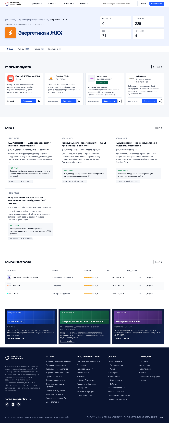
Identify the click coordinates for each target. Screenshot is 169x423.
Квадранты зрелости (117, 399)
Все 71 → (158, 128)
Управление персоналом (57, 372)
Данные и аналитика (55, 380)
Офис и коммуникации (56, 390)
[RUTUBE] (18, 404)
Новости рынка (115, 361)
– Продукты (113, 372)
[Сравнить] (39, 101)
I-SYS (15, 294)
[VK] (13, 404)
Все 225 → (157, 67)
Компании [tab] (54, 49)
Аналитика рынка (116, 391)
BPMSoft (16, 286)
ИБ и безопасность (54, 394)
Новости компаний (116, 388)
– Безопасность (115, 380)
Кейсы (51, 3)
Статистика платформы (149, 376)
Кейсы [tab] (38, 49)
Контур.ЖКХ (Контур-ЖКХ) (27, 76)
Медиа (83, 3)
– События (112, 384)
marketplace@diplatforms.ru (18, 399)
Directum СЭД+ (62, 76)
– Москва (81, 376)
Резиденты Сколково (86, 384)
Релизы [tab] (23, 49)
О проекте (143, 361)
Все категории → (53, 402)
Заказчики (81, 365)
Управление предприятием (58, 361)
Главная (11, 19)
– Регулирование (115, 365)
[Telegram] (7, 404)
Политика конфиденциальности (104, 417)
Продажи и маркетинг (56, 365)
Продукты (35, 3)
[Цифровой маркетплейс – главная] (13, 4)
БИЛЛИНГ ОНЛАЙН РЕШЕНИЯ (25, 278)
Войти (143, 3)
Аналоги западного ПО (56, 398)
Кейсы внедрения (85, 369)
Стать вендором (84, 395)
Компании (67, 3)
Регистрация (156, 3)
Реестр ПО (82, 388)
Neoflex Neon (101, 76)
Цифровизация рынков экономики (32, 19)
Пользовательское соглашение (140, 417)
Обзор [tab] (10, 49)
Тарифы (142, 372)
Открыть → (151, 278)
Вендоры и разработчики (88, 361)
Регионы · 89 (83, 372)
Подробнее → (28, 101)
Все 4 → (158, 262)
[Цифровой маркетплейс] (22, 357)
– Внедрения (114, 376)
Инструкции (144, 365)
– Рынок (111, 369)
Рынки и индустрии (86, 391)
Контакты (143, 380)
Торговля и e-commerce (57, 369)
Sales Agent (141, 76)
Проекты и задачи (54, 376)
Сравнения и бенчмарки (119, 395)
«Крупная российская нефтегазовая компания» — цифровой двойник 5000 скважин (27, 200)
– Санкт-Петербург (85, 380)
